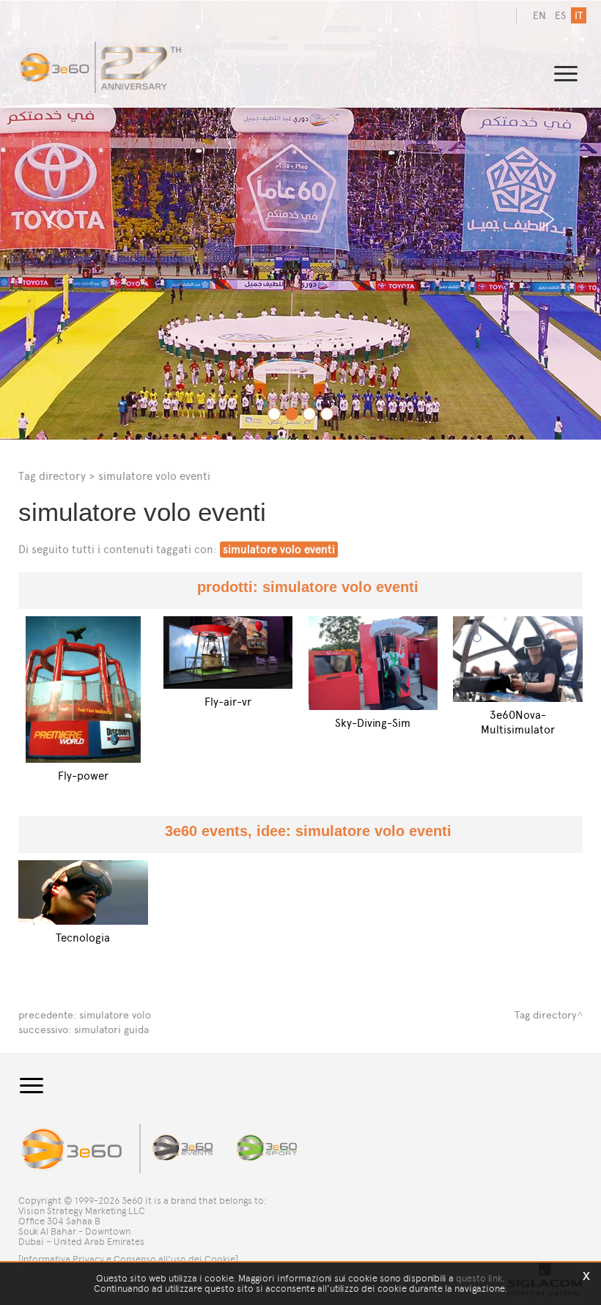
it (579, 16)
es (560, 16)
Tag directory (52, 476)
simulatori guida (111, 1030)
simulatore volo (115, 1015)
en (539, 16)
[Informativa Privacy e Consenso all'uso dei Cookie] (128, 1259)
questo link (479, 1278)
